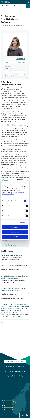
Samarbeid (22, 6)
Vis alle (3, 323)
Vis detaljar (22, 222)
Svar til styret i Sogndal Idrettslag (11, 255)
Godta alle (15, 227)
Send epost (21, 62)
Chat (23, 416)
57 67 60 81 (20, 59)
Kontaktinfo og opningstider (15, 362)
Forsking (14, 6)
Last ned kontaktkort (11, 72)
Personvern (15, 378)
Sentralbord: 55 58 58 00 (16, 366)
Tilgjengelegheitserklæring (15, 376)
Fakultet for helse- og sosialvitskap (12, 25)
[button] (28, 2)
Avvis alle (15, 236)
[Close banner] (27, 180)
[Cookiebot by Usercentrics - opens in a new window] (18, 180)
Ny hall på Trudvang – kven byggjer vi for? (14, 265)
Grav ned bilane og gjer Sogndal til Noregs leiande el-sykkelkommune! (14, 277)
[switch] (26, 206)
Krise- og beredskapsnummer (15, 371)
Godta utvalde (15, 232)
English (23, 2)
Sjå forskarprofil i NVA (11, 75)
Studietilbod (6, 6)
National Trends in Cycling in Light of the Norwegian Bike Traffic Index (14, 289)
